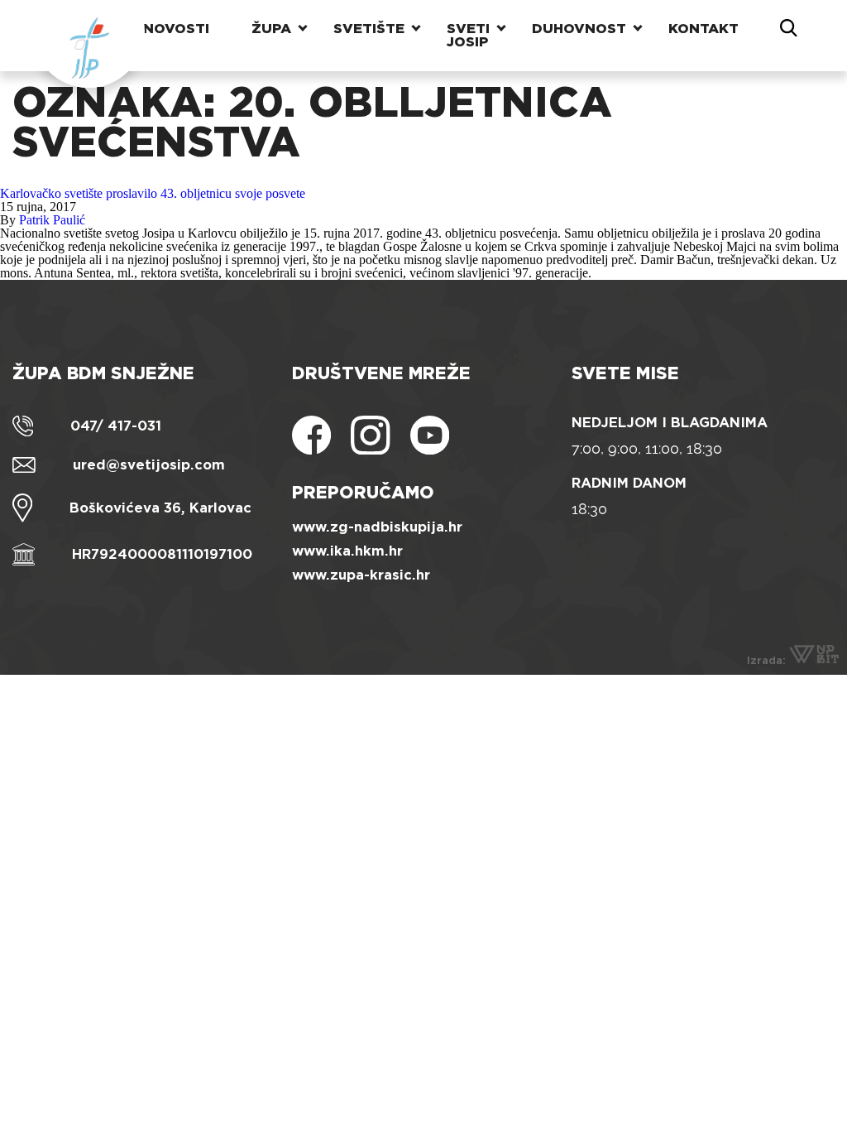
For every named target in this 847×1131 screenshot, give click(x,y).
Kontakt (703, 28)
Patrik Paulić (52, 220)
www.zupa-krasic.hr (361, 575)
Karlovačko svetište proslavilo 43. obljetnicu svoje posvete (152, 193)
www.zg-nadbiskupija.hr (377, 527)
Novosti (176, 28)
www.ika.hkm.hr (347, 551)
